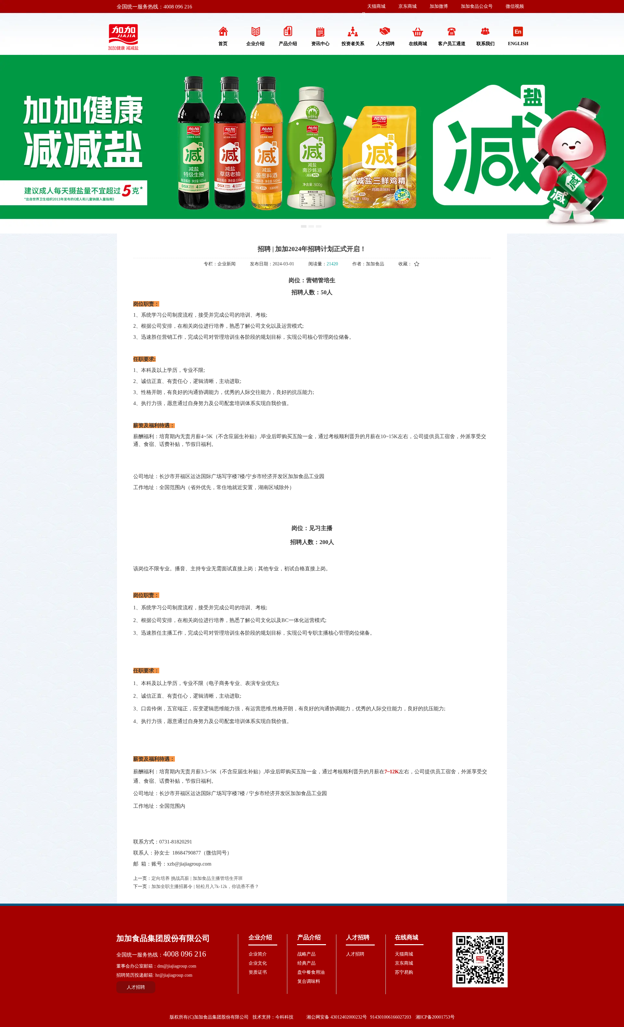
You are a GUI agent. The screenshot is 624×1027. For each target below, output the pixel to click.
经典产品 (306, 963)
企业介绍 (260, 937)
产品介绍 (309, 937)
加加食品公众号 (477, 6)
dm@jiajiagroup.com (176, 966)
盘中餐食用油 (311, 972)
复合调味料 (308, 981)
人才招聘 (358, 937)
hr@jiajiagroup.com (173, 975)
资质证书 (258, 972)
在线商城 (406, 937)
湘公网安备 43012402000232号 (336, 1017)
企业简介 (258, 954)
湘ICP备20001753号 (435, 1017)
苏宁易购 (404, 972)
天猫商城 (376, 6)
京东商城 (407, 6)
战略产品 (306, 954)
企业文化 (258, 963)
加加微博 (439, 6)
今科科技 (284, 1017)
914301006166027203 (390, 1017)
